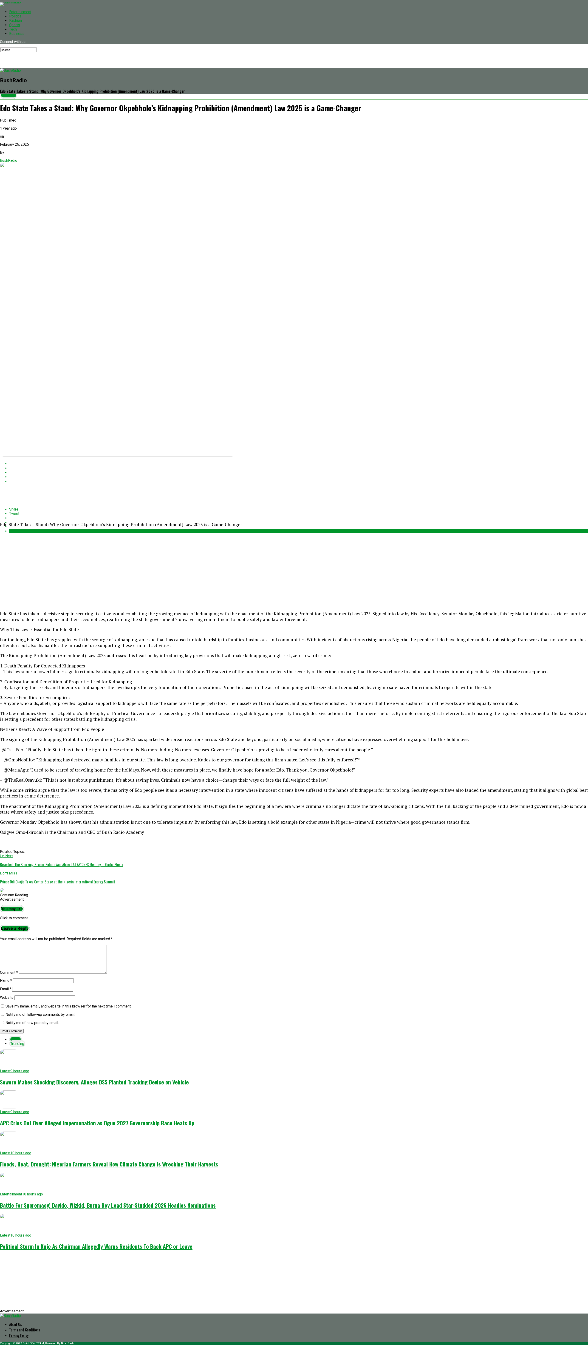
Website (7, 997)
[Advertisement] (138, 564)
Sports (14, 25)
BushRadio (8, 160)
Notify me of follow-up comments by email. (40, 1014)
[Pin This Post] (298, 472)
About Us (15, 1324)
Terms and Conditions (24, 1330)
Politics (15, 16)
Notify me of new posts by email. (32, 1023)
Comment (9, 972)
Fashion (15, 20)
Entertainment (20, 12)
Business (16, 33)
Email (5, 989)
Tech (13, 29)
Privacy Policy (18, 1335)
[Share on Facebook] (298, 464)
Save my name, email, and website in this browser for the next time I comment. (68, 1006)
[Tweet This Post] (298, 468)
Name (6, 980)
